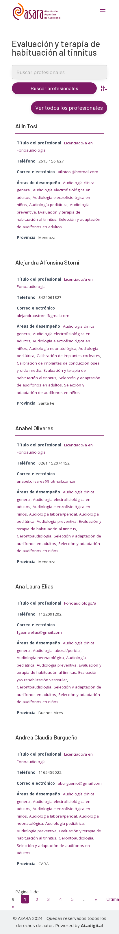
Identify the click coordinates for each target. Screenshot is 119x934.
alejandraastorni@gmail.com (43, 315)
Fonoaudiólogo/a (80, 603)
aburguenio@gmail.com (80, 783)
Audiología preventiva (57, 521)
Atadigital (92, 925)
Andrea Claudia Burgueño (46, 737)
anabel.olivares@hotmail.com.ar (46, 481)
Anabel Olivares (34, 427)
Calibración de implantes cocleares (68, 355)
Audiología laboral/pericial (53, 514)
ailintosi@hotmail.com (78, 171)
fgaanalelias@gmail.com (39, 632)
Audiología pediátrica (48, 204)
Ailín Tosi (26, 125)
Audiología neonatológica (52, 348)
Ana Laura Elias (34, 586)
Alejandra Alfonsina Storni (47, 262)
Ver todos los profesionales (69, 107)
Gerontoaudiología (34, 536)
